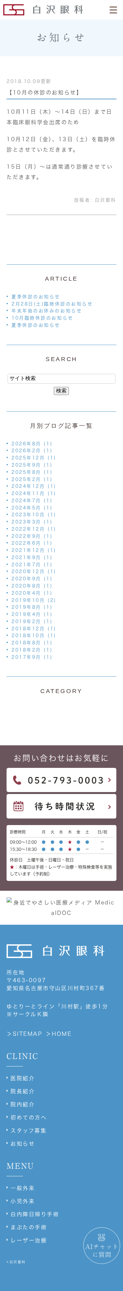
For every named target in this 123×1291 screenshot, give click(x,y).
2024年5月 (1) (31, 507)
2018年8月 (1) (31, 642)
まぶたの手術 (28, 1227)
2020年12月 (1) (33, 571)
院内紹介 (22, 1104)
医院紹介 (22, 1078)
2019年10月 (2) (33, 600)
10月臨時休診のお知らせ (42, 318)
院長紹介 (22, 1091)
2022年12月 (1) (33, 529)
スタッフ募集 (28, 1130)
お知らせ (22, 1143)
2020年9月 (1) (31, 578)
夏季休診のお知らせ (35, 296)
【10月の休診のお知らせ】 (44, 92)
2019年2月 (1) (31, 621)
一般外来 (22, 1188)
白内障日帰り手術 (34, 1214)
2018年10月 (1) (33, 635)
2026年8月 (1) (31, 443)
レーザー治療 (28, 1240)
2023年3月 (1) (31, 522)
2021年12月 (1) (33, 550)
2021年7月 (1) (31, 564)
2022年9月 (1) (31, 536)
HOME (62, 1033)
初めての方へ (28, 1117)
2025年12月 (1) (33, 457)
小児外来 (22, 1201)
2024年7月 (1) (31, 500)
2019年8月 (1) (31, 607)
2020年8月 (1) (31, 586)
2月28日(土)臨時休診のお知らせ (52, 304)
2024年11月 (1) (33, 493)
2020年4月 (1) (31, 593)
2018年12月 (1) (33, 628)
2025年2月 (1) (31, 479)
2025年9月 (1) (31, 465)
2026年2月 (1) (31, 450)
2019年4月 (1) (31, 614)
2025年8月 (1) (31, 472)
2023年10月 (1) (33, 514)
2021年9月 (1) (31, 557)
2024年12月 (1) (33, 486)
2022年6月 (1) (31, 543)
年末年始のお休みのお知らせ (46, 310)
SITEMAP (28, 1033)
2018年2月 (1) (31, 650)
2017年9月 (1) (31, 657)
